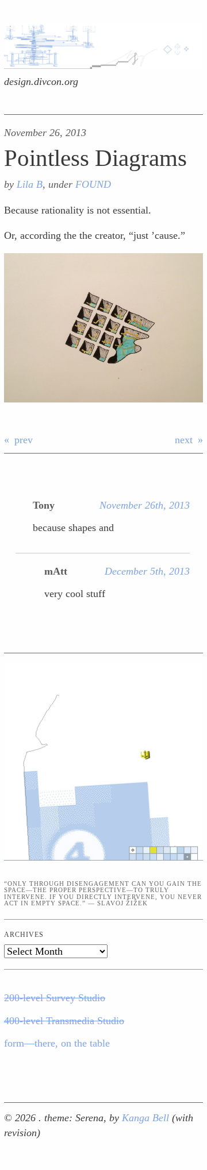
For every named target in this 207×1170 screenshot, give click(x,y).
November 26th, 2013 (144, 505)
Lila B (30, 184)
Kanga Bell (147, 1117)
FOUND (93, 184)
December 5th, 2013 (147, 571)
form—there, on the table (57, 1043)
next (184, 439)
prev (23, 439)
